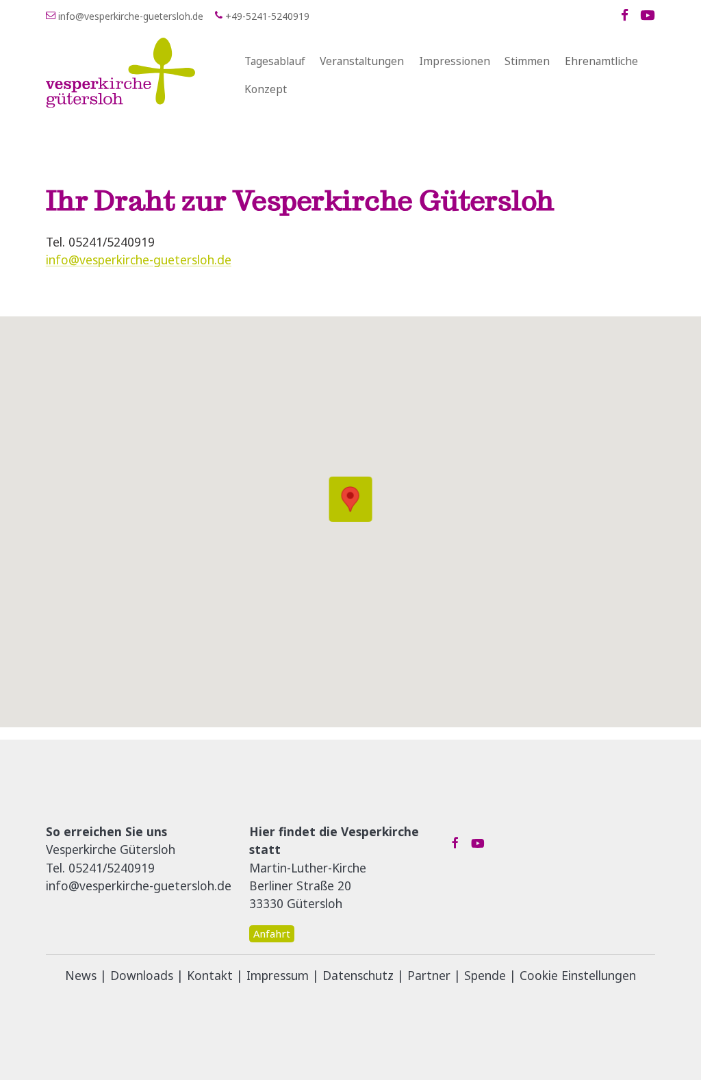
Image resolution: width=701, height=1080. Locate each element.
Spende (485, 975)
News (81, 975)
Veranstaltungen (362, 60)
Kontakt (210, 975)
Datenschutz (358, 975)
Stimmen (527, 60)
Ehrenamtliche (601, 60)
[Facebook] (624, 16)
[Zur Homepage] (139, 73)
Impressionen (454, 60)
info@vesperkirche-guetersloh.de (138, 259)
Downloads (141, 975)
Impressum (277, 975)
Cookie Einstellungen (578, 975)
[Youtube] (647, 16)
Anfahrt (271, 933)
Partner (428, 975)
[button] (350, 499)
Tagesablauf (274, 60)
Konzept (265, 89)
